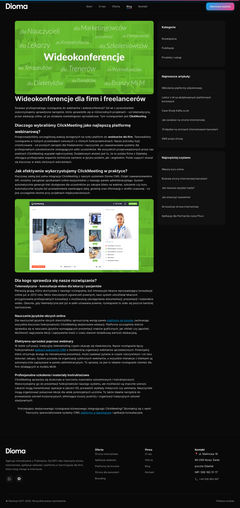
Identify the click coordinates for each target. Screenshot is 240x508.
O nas (102, 6)
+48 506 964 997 (209, 479)
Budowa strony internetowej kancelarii (184, 178)
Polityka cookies (225, 501)
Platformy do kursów (107, 466)
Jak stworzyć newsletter (176, 197)
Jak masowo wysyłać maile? (178, 187)
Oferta (116, 6)
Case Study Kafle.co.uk (175, 110)
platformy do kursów (120, 320)
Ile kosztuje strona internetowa (180, 206)
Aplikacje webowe (105, 460)
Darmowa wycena (220, 6)
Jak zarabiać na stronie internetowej (183, 119)
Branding (100, 478)
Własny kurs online (173, 169)
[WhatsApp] (9, 478)
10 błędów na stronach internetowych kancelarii (190, 129)
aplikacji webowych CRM (50, 349)
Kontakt (142, 6)
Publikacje (168, 48)
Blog (129, 6)
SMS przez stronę (172, 138)
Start (89, 6)
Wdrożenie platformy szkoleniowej (182, 88)
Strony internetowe (106, 454)
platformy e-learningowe (96, 412)
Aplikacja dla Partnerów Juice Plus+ (183, 215)
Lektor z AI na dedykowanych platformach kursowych (186, 99)
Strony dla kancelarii (107, 472)
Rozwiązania (169, 38)
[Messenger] (19, 478)
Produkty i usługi (171, 57)
